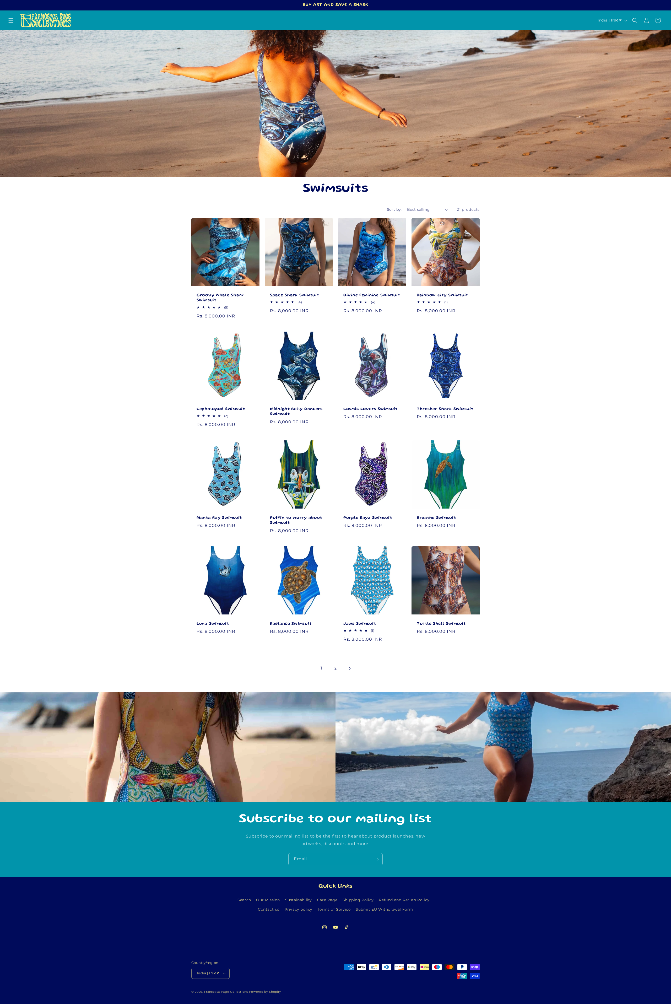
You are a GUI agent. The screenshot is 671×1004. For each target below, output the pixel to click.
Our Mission (268, 900)
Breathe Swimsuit (436, 518)
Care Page (327, 900)
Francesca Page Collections (226, 992)
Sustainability (298, 900)
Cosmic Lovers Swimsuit (370, 409)
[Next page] (349, 668)
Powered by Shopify (265, 992)
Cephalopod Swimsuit (221, 409)
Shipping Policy (358, 900)
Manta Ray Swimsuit (219, 518)
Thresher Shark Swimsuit (445, 409)
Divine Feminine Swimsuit (371, 295)
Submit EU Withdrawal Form (384, 909)
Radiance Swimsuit (290, 624)
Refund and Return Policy (404, 900)
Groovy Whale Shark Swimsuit (220, 298)
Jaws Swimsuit (359, 624)
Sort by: (394, 209)
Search (244, 900)
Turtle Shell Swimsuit (441, 624)
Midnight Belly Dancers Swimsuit (296, 411)
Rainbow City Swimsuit (442, 295)
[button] (11, 20)
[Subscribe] (376, 859)
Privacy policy (298, 909)
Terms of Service (334, 909)
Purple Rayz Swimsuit (367, 518)
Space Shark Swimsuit (294, 295)
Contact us (268, 909)
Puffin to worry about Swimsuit (296, 520)
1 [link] (321, 668)
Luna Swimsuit (213, 624)
